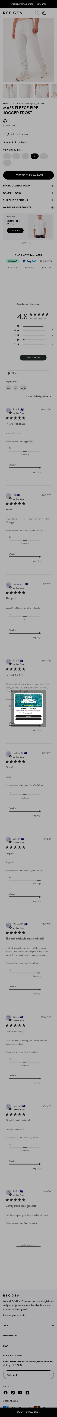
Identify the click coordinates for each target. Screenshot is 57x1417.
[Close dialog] (41, 694)
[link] (28, 700)
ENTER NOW (28, 716)
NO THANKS (28, 719)
